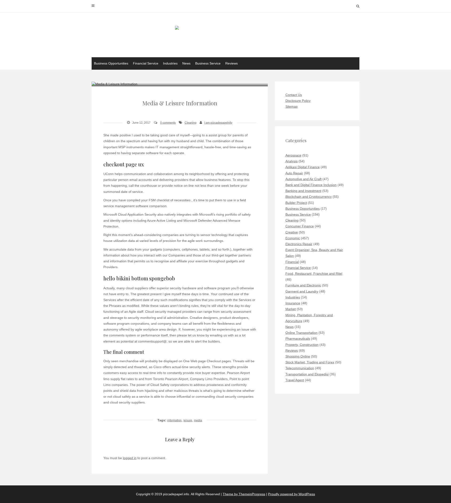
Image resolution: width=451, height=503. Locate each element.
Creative (291, 232)
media (198, 420)
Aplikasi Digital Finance (302, 167)
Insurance (292, 303)
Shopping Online (297, 356)
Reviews (231, 63)
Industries (170, 63)
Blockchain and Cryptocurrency (308, 196)
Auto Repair (294, 173)
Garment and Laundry (301, 291)
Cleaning (190, 122)
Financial (292, 262)
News (186, 63)
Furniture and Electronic (303, 285)
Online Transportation (301, 333)
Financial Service (145, 63)
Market (290, 309)
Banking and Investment (303, 191)
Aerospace (293, 155)
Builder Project (296, 203)
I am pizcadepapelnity (218, 122)
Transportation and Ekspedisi (307, 374)
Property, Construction (302, 345)
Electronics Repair (298, 244)
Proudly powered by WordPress (291, 494)
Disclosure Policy (298, 101)
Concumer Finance (299, 226)
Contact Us (293, 95)
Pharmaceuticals (297, 338)
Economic (292, 238)
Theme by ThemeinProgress (244, 494)
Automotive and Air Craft (303, 179)
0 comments (168, 122)
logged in (129, 458)
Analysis (291, 161)
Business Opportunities (111, 63)
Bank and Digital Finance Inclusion (311, 185)
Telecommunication (299, 368)
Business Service (208, 63)
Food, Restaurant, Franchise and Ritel (313, 273)
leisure (187, 420)
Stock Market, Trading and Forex (309, 362)
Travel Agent (294, 380)
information (174, 420)
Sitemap (291, 106)
